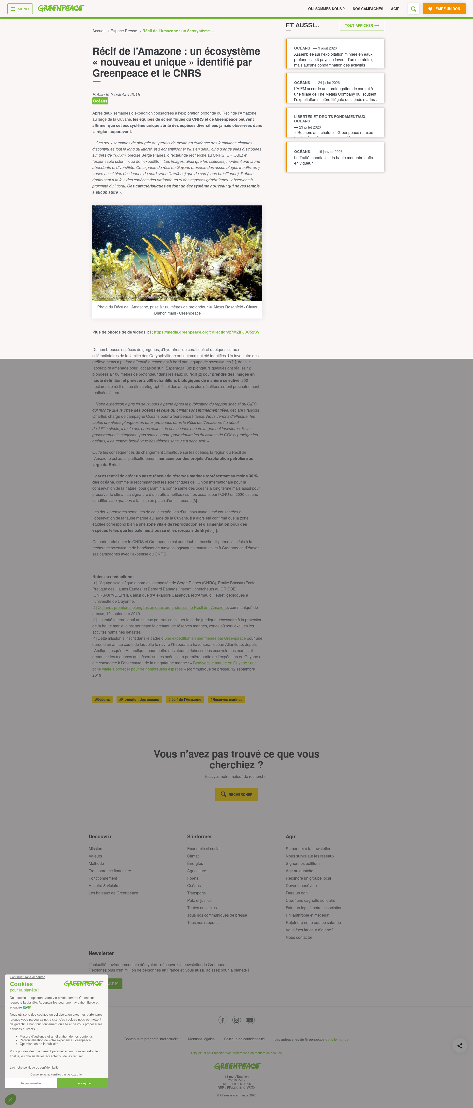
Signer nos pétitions (303, 863)
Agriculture (196, 870)
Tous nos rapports (203, 922)
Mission (95, 848)
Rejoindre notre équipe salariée (313, 922)
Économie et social (203, 848)
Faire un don (297, 893)
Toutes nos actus (202, 907)
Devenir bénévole (301, 885)
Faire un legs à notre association (314, 907)
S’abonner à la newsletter (308, 848)
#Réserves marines (226, 699)
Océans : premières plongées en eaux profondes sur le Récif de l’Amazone (163, 607)
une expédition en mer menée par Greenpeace (205, 638)
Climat (193, 856)
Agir (395, 8)
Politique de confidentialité (244, 1038)
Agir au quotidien (301, 870)
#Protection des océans (139, 699)
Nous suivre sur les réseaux (310, 856)
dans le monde (337, 1039)
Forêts (192, 878)
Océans (194, 885)
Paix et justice (199, 900)
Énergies (195, 863)
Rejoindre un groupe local (308, 878)
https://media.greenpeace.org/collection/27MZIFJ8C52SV (207, 332)
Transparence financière (110, 870)
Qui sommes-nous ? (326, 8)
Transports (196, 893)
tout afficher (359, 25)
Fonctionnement (103, 878)
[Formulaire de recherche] (413, 8)
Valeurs (95, 856)
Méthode (96, 863)
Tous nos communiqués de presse (217, 915)
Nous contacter (299, 937)
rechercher (241, 794)
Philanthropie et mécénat (307, 915)
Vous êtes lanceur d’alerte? (309, 930)
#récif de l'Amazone (185, 699)
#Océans (102, 699)
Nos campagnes (368, 8)
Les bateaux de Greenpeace (113, 893)
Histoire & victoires (105, 885)
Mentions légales (201, 1038)
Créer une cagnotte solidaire (310, 900)
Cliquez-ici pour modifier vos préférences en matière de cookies (236, 1052)
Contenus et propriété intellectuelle (151, 1038)
